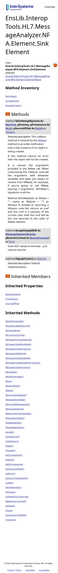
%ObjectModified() (15, 399)
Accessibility (44, 570)
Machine (10, 124)
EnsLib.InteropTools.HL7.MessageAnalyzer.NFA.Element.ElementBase (27, 77)
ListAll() (9, 482)
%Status (10, 132)
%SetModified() (13, 422)
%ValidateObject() (14, 427)
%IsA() (8, 381)
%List (8, 128)
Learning (50, 7)
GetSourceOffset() (14, 468)
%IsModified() (12, 385)
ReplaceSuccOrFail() (15, 501)
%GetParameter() (14, 376)
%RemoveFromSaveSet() (18, 413)
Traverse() (10, 519)
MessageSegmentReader (20, 234)
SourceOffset (12, 303)
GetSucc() (10, 473)
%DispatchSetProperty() (18, 367)
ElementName (12, 294)
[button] (7, 114)
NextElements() (13, 487)
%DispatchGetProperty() (18, 348)
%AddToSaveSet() (14, 321)
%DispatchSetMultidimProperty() (22, 362)
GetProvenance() (14, 464)
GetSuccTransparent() (16, 478)
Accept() (9, 431)
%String (41, 258)
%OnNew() (11, 96)
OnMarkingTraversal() (17, 496)
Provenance (11, 298)
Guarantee (30, 570)
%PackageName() (14, 408)
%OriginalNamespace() (17, 404)
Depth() (9, 445)
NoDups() (10, 491)
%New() (42, 140)
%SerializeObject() (15, 418)
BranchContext (39, 238)
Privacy (10, 570)
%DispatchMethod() (15, 353)
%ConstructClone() (15, 335)
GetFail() (9, 459)
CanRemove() (12, 436)
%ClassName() (13, 330)
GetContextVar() (13, 455)
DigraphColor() (13, 105)
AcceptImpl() (12, 100)
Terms (18, 570)
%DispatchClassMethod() (18, 339)
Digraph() (10, 450)
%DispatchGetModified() (18, 344)
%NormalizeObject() (16, 395)
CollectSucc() (12, 441)
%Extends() (11, 371)
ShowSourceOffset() (16, 515)
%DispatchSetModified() (18, 358)
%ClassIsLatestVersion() (17, 325)
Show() (9, 510)
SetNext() (10, 505)
